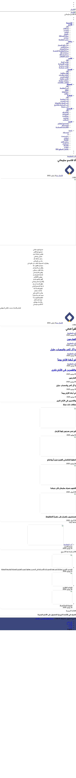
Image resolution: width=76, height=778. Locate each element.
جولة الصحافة (64, 36)
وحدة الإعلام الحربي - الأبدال (44, 618)
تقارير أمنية (65, 62)
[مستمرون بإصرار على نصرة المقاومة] (58, 513)
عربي (70, 627)
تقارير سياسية (64, 66)
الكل (67, 26)
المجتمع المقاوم (63, 123)
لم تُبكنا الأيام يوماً (67, 359)
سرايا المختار (64, 49)
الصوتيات (65, 114)
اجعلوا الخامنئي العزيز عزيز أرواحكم (61, 460)
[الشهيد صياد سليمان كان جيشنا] (58, 484)
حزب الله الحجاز (63, 45)
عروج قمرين (68, 546)
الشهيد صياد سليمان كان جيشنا (63, 488)
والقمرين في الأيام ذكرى (63, 369)
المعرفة (69, 84)
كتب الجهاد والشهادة (62, 103)
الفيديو (70, 69)
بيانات (70, 41)
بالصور (66, 34)
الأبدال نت (59, 175)
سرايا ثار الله (64, 53)
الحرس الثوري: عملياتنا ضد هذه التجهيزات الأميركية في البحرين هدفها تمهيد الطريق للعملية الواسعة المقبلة (36, 569)
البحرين (66, 30)
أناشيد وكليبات (64, 75)
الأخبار (70, 25)
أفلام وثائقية (65, 73)
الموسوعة (65, 125)
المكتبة (69, 95)
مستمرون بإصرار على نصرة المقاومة (61, 516)
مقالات (66, 94)
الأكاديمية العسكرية (62, 127)
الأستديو (69, 108)
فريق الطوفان (64, 56)
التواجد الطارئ (67, 587)
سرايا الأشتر (65, 47)
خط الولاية (65, 92)
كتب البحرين (64, 101)
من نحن (69, 622)
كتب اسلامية (64, 99)
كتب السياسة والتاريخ (61, 105)
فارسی (70, 625)
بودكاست (65, 116)
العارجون (71, 339)
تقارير (70, 58)
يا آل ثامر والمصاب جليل (63, 349)
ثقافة (67, 90)
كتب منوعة (65, 107)
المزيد (70, 122)
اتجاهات (66, 28)
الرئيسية (69, 23)
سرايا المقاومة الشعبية (61, 51)
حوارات (66, 38)
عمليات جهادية (64, 81)
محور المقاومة (64, 40)
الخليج (66, 32)
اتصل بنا (69, 624)
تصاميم (66, 118)
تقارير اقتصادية (63, 64)
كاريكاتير (66, 120)
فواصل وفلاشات (63, 82)
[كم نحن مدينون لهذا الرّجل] (58, 427)
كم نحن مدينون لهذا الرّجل (65, 431)
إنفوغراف (65, 112)
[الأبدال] (73, 9)
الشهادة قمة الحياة (66, 605)
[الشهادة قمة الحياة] (62, 604)
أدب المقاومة (64, 88)
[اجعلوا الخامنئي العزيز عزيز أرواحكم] (58, 456)
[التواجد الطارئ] (62, 586)
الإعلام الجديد (64, 77)
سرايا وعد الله (64, 54)
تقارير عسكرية (64, 67)
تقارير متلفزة (64, 79)
